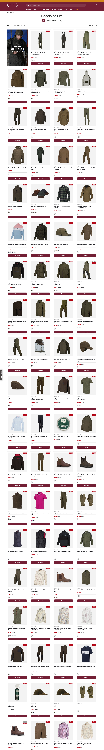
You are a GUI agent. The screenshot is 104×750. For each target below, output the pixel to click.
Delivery (95, 0)
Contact (90, 0)
